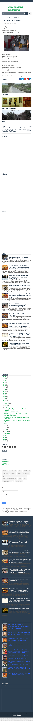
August (6, 431)
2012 (4, 382)
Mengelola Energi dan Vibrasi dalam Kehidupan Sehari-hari (19, 343)
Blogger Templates (19, 717)
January (7, 402)
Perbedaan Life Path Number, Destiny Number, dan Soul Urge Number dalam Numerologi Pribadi (19, 335)
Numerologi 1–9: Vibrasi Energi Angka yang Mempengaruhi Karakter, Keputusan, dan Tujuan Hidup (19, 305)
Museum (16, 476)
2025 (4, 439)
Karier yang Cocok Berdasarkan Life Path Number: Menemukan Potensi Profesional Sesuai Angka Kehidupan (19, 267)
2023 (4, 435)
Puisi (7, 17)
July (6, 429)
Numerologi (23, 476)
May (6, 426)
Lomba (10, 476)
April (6, 407)
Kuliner (19, 473)
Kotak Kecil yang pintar (9, 108)
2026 (4, 441)
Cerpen (4, 470)
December (7, 433)
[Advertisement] (11, 197)
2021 (4, 398)
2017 (4, 391)
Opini (4, 478)
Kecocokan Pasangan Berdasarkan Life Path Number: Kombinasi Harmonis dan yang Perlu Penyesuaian (20, 295)
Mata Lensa (4, 463)
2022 (4, 400)
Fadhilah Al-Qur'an (12, 470)
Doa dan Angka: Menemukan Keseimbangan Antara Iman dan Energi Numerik (19, 677)
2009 (4, 376)
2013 (4, 384)
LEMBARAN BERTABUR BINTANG (12, 412)
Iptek (20, 470)
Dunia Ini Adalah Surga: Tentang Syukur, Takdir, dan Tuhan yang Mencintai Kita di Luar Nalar (19, 672)
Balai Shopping (5, 461)
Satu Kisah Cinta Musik (10, 415)
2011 (4, 380)
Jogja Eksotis (27, 470)
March (6, 405)
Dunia (3, 122)
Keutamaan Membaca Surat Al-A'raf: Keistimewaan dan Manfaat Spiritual (19, 286)
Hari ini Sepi (5, 94)
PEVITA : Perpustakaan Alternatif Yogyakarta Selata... (17, 413)
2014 (4, 386)
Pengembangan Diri (11, 478)
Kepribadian (5, 473)
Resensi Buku (19, 481)
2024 (4, 437)
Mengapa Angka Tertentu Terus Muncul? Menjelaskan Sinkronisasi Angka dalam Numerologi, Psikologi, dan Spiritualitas (18, 660)
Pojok (20, 478)
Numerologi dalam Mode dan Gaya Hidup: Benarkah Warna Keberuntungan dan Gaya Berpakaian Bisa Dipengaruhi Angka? (18, 655)
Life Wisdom (26, 473)
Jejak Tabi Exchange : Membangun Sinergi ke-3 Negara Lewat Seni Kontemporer (18, 277)
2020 (4, 396)
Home (3, 17)
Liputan (4, 476)
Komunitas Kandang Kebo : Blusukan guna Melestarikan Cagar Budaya (19, 256)
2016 (4, 389)
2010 (4, 378)
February (7, 403)
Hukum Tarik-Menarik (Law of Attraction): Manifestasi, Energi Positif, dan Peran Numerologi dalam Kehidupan (18, 643)
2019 (4, 395)
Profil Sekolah (6, 481)
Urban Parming (5, 464)
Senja (5, 423)
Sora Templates (11, 717)
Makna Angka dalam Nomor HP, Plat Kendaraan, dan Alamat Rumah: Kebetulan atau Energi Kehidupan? (19, 325)
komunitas (13, 473)
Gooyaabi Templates (16, 719)
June (6, 427)
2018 (4, 393)
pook (25, 478)
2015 (4, 387)
